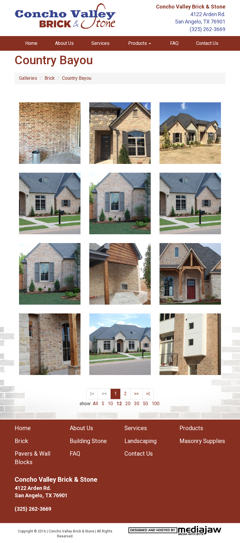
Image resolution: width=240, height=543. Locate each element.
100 (156, 403)
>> (136, 393)
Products (191, 428)
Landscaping (140, 440)
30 (136, 403)
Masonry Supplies (202, 440)
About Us (64, 43)
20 (128, 403)
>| (148, 393)
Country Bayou (76, 78)
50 (145, 403)
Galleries (28, 78)
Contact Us (207, 43)
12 (119, 403)
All (95, 403)
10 (110, 403)
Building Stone (88, 440)
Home (31, 43)
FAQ (174, 43)
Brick (49, 78)
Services (100, 43)
